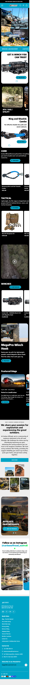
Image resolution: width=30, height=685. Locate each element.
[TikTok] (13, 611)
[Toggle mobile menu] (4, 5)
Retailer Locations (6, 636)
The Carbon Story (6, 621)
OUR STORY (15, 460)
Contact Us (4, 639)
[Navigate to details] (21, 106)
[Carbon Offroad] (13, 5)
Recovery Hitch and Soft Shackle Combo (11, 187)
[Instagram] (6, 611)
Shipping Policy (6, 631)
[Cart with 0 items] (26, 5)
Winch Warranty (6, 624)
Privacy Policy (5, 626)
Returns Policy (5, 629)
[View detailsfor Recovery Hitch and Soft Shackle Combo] (12, 174)
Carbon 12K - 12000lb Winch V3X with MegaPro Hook (11, 314)
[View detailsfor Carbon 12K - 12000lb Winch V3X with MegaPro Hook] (12, 301)
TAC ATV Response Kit (8, 234)
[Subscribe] (26, 665)
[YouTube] (10, 611)
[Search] (20, 5)
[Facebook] (3, 611)
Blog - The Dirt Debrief (7, 619)
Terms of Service (6, 634)
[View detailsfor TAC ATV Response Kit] (12, 221)
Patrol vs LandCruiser (9, 392)
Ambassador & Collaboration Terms (11, 641)
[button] (26, 5)
